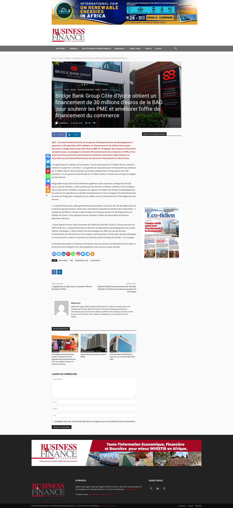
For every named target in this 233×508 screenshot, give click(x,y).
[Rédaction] (56, 123)
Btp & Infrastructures (87, 351)
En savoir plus (130, 489)
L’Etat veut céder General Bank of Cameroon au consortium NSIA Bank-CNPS (123, 356)
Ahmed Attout (63, 260)
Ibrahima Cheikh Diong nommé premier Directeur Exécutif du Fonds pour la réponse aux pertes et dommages (117, 289)
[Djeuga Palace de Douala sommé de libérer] (94, 343)
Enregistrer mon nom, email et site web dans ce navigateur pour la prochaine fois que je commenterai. (95, 421)
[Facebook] (54, 254)
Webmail (198, 506)
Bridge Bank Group (81, 260)
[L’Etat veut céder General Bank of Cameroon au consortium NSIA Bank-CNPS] (123, 343)
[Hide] (47, 195)
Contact (190, 506)
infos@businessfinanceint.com (101, 494)
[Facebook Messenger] (83, 254)
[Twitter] (59, 254)
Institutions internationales (85, 89)
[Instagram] (78, 254)
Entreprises (59, 89)
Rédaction (64, 123)
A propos (182, 506)
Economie (105, 89)
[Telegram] (88, 254)
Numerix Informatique (107, 506)
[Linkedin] (63, 254)
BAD (71, 260)
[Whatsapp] (73, 254)
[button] (176, 48)
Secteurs (98, 89)
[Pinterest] (68, 254)
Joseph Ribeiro (95, 260)
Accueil (54, 58)
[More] (92, 254)
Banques (68, 58)
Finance (60, 58)
